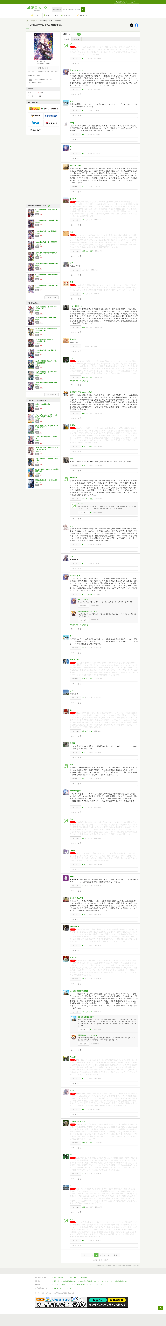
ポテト (72, 765)
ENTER (73, 743)
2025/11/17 (97, 186)
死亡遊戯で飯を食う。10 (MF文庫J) (46, 480)
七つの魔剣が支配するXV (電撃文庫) (46, 285)
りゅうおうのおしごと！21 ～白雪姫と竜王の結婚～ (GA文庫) (46, 416)
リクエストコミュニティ (96, 1284)
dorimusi (73, 478)
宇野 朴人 (34, 21)
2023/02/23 (97, 1173)
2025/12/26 (97, 153)
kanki (72, 459)
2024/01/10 (97, 594)
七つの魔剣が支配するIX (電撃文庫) (46, 231)
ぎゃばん (73, 339)
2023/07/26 (98, 864)
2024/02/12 (98, 498)
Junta (72, 876)
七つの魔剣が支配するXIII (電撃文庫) (46, 263)
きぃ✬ (72, 1090)
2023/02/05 (98, 1207)
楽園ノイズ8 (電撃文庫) (42, 404)
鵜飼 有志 (38, 482)
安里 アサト (38, 462)
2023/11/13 (97, 731)
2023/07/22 (97, 885)
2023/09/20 (97, 778)
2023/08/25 (97, 838)
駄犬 (36, 429)
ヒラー (72, 691)
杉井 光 (37, 406)
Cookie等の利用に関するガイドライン (91, 1281)
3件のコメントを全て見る (79, 381)
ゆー (71, 556)
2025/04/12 (98, 327)
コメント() (88, 58)
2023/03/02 (98, 1142)
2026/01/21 (97, 134)
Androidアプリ (58, 1288)
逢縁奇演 (37, 440)
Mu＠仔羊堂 (74, 926)
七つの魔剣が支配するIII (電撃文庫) (46, 383)
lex (71, 1155)
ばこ (71, 44)
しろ (71, 526)
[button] (83, 9)
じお (71, 358)
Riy (71, 146)
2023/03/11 (97, 1109)
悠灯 (71, 263)
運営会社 (56, 1281)
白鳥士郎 (37, 419)
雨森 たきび (38, 451)
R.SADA (73, 1057)
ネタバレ (76, 39)
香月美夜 (37, 473)
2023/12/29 (97, 647)
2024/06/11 (98, 377)
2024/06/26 (94, 346)
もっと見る (53, 297)
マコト (72, 1219)
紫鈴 (71, 282)
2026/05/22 (97, 89)
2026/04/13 (97, 110)
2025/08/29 (98, 251)
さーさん (73, 199)
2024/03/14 (98, 446)
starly (72, 123)
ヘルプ (56, 1284)
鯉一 (71, 710)
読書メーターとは (59, 1277)
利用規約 (84, 1277)
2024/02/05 (97, 544)
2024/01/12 (97, 563)
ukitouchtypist (75, 791)
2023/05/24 (97, 978)
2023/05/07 (97, 1012)
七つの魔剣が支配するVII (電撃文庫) (46, 209)
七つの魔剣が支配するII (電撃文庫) (45, 350)
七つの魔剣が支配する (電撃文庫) (45, 317)
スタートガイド (73, 1277)
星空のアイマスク (76, 70)
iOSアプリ (69, 1288)
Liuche (72, 850)
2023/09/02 (97, 807)
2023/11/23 (97, 697)
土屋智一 (73, 425)
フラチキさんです (76, 898)
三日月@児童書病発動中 (79, 991)
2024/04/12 (98, 413)
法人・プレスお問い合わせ (77, 1284)
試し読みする (43, 68)
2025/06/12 (97, 294)
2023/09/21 (98, 752)
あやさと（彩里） (76, 165)
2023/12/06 (98, 678)
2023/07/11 (98, 945)
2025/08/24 (94, 270)
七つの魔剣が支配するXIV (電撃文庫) (46, 274)
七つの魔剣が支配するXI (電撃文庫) (46, 242)
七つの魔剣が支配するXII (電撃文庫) (46, 253)
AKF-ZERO (74, 660)
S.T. (71, 1186)
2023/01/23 (97, 1240)
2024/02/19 (98, 465)
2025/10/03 (97, 220)
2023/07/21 (98, 914)
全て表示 (66, 39)
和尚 (71, 232)
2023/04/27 (98, 1078)
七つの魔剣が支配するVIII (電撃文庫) (46, 220)
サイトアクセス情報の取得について (118, 1281)
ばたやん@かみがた (77, 1121)
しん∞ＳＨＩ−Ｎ (76, 306)
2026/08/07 (97, 58)
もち (71, 101)
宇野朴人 (37, 310)
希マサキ (73, 957)
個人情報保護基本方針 (69, 1281)
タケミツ (73, 819)
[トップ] (27, 21)
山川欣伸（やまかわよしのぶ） (82, 392)
